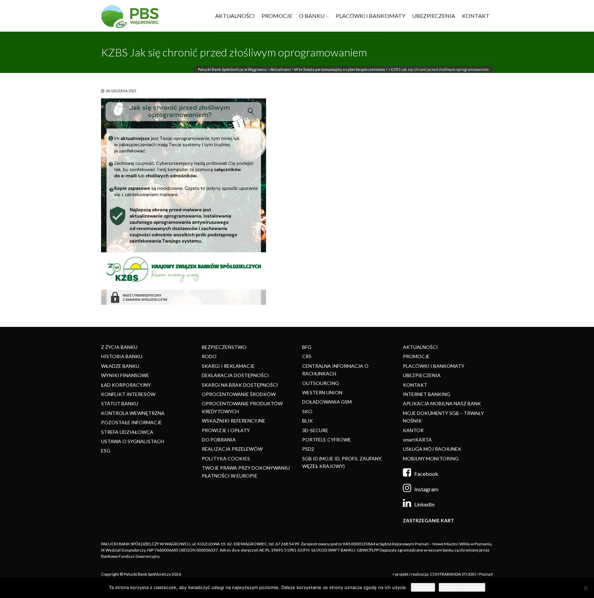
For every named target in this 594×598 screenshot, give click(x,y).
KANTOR (413, 430)
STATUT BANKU (119, 403)
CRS (306, 356)
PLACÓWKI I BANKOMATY (370, 15)
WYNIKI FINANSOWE (125, 375)
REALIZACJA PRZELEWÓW (232, 449)
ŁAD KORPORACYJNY (126, 385)
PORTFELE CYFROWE (326, 439)
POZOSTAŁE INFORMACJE (131, 422)
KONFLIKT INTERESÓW (128, 394)
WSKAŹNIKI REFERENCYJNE (233, 421)
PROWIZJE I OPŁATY (226, 430)
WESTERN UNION (322, 392)
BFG (306, 347)
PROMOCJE (277, 15)
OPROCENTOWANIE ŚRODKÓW (239, 394)
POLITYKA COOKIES (226, 458)
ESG (105, 450)
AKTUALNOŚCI (235, 15)
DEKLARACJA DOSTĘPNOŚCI (235, 375)
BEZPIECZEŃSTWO (224, 347)
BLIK (307, 421)
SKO (307, 411)
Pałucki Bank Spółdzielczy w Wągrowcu (232, 69)
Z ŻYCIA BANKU (119, 347)
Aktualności (280, 69)
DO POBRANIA (219, 439)
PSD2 (308, 449)
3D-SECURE (315, 430)
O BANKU (311, 15)
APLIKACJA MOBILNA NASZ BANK (442, 403)
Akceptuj (423, 587)
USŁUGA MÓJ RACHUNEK (432, 449)
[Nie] (585, 588)
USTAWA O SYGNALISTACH (132, 441)
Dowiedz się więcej (462, 587)
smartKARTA (417, 439)
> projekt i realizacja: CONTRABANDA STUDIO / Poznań (442, 574)
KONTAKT (476, 15)
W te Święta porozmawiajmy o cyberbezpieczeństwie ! (340, 69)
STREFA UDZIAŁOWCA (127, 432)
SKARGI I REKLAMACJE (228, 366)
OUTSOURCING (320, 383)
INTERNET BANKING (426, 394)
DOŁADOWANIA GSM (327, 402)
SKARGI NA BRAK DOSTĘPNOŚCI (240, 385)
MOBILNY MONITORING (431, 458)
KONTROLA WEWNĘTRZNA (133, 413)
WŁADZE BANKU (120, 366)
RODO (209, 356)
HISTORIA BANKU (121, 356)
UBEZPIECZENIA (433, 15)
